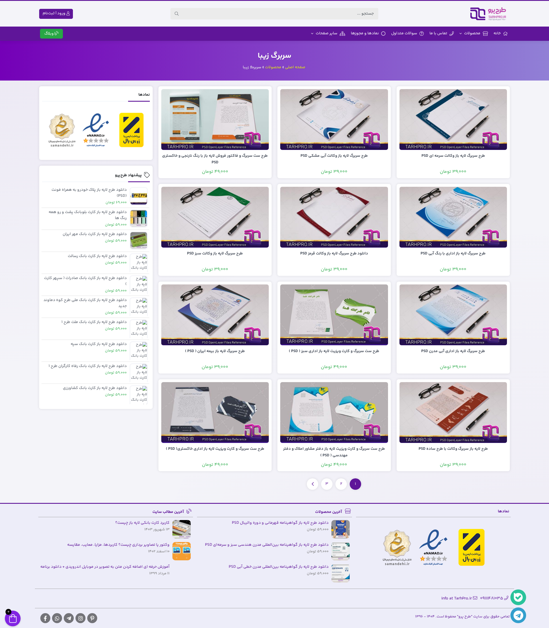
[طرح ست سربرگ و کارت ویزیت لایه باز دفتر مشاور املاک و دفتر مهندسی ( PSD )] (334, 412)
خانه (497, 33)
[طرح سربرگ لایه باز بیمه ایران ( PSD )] (215, 315)
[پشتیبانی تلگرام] (518, 615)
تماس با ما (438, 33)
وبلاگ (49, 34)
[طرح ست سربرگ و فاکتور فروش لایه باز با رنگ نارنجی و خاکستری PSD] (215, 119)
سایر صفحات (326, 33)
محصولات (472, 33)
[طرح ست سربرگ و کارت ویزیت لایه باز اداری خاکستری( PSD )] (215, 412)
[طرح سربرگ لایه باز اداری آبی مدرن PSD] (453, 315)
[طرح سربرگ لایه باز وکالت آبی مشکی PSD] (334, 119)
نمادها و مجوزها (365, 33)
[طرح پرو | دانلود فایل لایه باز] (490, 13)
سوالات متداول (404, 33)
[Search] (176, 13)
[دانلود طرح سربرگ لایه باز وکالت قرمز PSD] (334, 217)
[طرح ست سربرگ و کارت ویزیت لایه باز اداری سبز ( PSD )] (334, 315)
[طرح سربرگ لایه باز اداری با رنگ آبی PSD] (453, 217)
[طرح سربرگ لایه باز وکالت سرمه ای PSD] (453, 119)
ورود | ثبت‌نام (54, 13)
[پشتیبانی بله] (518, 597)
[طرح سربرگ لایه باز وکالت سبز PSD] (215, 217)
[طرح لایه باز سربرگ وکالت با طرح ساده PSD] (453, 412)
